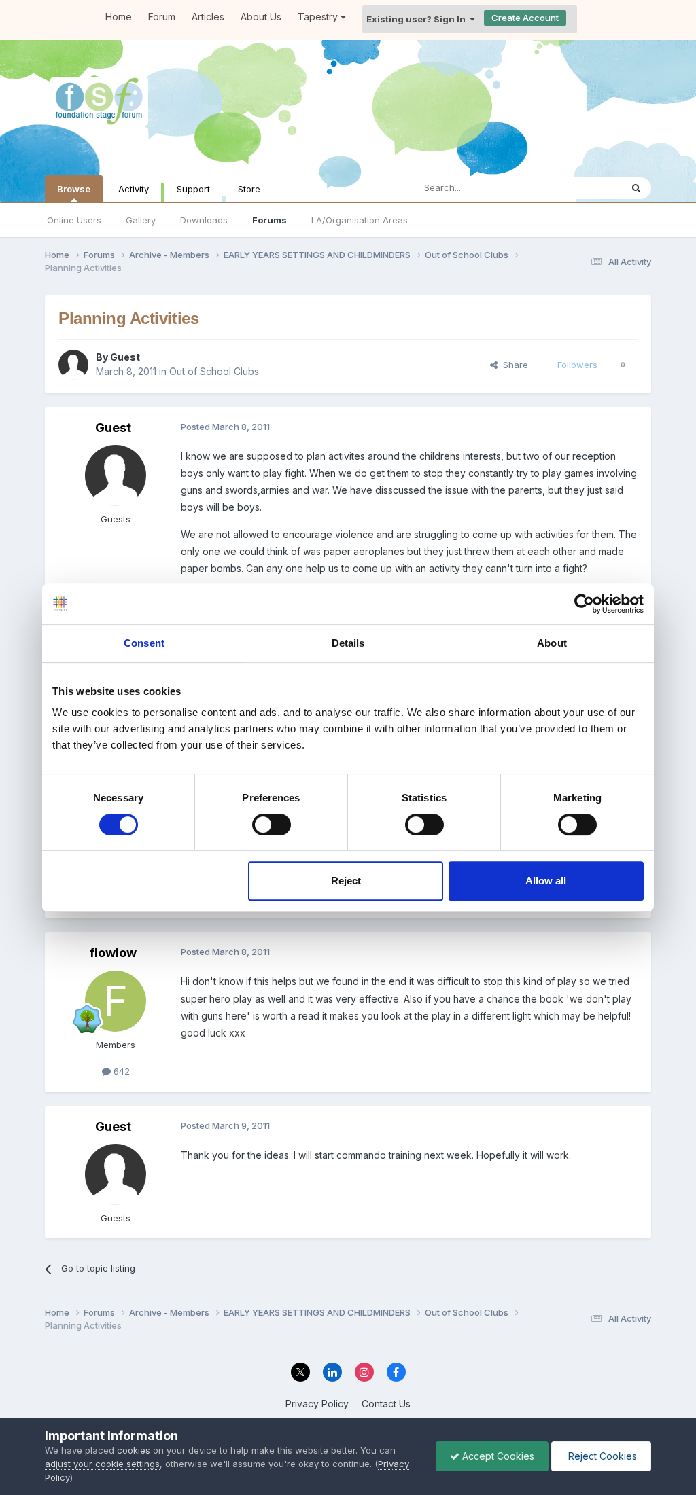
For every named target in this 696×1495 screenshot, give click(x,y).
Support (193, 188)
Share (513, 364)
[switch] (271, 824)
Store (249, 188)
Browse (73, 188)
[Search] (636, 188)
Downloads (204, 220)
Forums (269, 220)
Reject (346, 880)
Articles (208, 16)
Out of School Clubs (214, 371)
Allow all (545, 880)
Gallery (141, 220)
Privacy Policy (317, 1403)
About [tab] (552, 643)
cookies (133, 1450)
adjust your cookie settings (102, 1463)
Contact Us (386, 1403)
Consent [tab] (144, 643)
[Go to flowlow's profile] (115, 1001)
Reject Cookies (601, 1456)
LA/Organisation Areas (359, 220)
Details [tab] (348, 643)
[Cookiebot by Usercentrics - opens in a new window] (584, 604)
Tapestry (319, 16)
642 (120, 1071)
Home (118, 16)
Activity (133, 188)
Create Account (525, 17)
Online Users (74, 220)
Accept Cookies (496, 1456)
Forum (161, 16)
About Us (261, 16)
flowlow (113, 952)
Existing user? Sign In (418, 19)
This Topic (581, 188)
